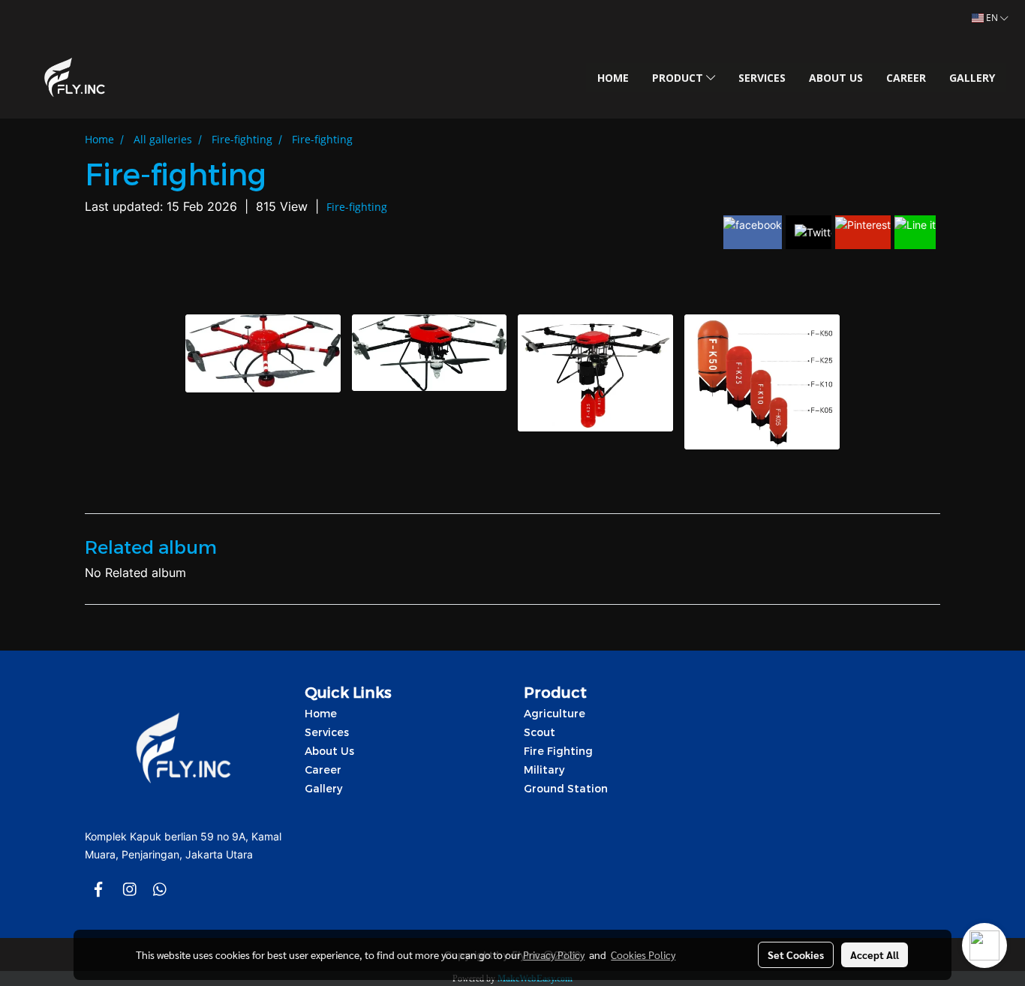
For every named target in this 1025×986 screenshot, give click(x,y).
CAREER (906, 78)
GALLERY (972, 78)
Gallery (323, 788)
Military (544, 769)
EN (992, 17)
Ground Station (566, 788)
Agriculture (554, 713)
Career (323, 769)
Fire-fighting (356, 207)
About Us (329, 750)
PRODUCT (679, 78)
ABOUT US (836, 78)
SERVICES (762, 78)
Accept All (874, 954)
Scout (539, 732)
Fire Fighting (558, 750)
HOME (613, 78)
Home (321, 713)
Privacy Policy (554, 954)
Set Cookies (796, 954)
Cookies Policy (643, 954)
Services (327, 732)
